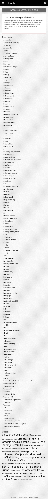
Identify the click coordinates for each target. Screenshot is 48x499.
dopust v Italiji (13, 439)
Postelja (6, 280)
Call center (7, 77)
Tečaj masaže (8, 362)
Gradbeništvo (8, 136)
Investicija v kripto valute (12, 152)
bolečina (17, 434)
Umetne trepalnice (9, 384)
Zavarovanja (7, 410)
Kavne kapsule (8, 162)
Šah (4, 320)
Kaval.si (12, 3)
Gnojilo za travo (9, 133)
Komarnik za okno (9, 178)
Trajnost (6, 376)
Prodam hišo (7, 298)
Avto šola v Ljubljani (10, 53)
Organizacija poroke (10, 250)
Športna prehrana (9, 349)
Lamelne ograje (8, 189)
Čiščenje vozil (8, 85)
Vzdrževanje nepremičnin (12, 400)
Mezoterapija (8, 210)
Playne (35, 497)
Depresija (6, 101)
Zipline (5, 415)
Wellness (6, 405)
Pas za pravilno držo (10, 264)
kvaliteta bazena (28, 445)
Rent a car (6, 312)
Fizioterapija (7, 125)
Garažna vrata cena (10, 131)
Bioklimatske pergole (10, 66)
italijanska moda (34, 442)
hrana (26, 441)
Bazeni (5, 61)
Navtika (6, 224)
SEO (4, 328)
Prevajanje (7, 296)
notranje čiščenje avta (15, 454)
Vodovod (6, 392)
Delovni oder (7, 99)
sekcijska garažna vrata (33, 463)
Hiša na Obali (8, 144)
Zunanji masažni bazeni (11, 426)
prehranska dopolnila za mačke (23, 459)
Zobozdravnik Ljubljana (11, 421)
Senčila (5, 325)
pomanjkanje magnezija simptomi (22, 458)
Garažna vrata (8, 128)
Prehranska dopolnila (10, 293)
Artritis (5, 51)
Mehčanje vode (8, 208)
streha (26, 466)
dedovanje (34, 435)
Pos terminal (7, 277)
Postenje (6, 285)
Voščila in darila (9, 394)
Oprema (6, 242)
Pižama (6, 269)
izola (43, 441)
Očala (5, 234)
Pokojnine (6, 274)
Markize (6, 205)
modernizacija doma (18, 451)
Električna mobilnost (10, 114)
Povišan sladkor (9, 288)
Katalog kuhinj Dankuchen (12, 160)
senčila (7, 466)
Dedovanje (7, 91)
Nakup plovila (8, 221)
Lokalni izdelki (8, 197)
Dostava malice (8, 106)
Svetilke (6, 357)
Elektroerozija (8, 117)
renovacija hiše (12, 463)
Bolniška (6, 69)
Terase (5, 370)
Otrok (5, 256)
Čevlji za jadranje (9, 80)
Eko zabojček (8, 112)
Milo (5, 213)
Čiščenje (6, 83)
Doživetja (6, 109)
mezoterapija (33, 448)
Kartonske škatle (9, 157)
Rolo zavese (7, 317)
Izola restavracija (9, 154)
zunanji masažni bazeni (25, 480)
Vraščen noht (8, 397)
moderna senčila (6, 451)
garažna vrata (28, 438)
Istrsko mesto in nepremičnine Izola (19, 17)
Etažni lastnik (8, 120)
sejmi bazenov (21, 463)
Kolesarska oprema (10, 173)
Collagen (6, 88)
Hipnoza (6, 141)
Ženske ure (7, 413)
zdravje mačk (29, 476)
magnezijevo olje (38, 445)
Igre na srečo (8, 146)
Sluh (4, 336)
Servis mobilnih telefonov (12, 330)
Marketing (6, 202)
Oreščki (6, 248)
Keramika (6, 168)
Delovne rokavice (9, 96)
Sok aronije (7, 341)
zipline (41, 476)
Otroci (5, 253)
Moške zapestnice (9, 218)
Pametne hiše (8, 261)
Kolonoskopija (8, 176)
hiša (19, 441)
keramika (17, 445)
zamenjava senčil (16, 477)
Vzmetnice (7, 402)
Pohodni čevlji (8, 272)
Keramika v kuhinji (9, 170)
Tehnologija (7, 367)
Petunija (6, 266)
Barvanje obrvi (8, 59)
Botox (5, 72)
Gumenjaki (7, 138)
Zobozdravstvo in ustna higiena (14, 423)
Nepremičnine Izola (10, 229)
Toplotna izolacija (15, 470)
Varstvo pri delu (9, 386)
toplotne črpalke (30, 470)
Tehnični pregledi (9, 365)
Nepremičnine (8, 226)
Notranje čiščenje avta (11, 232)
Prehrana (6, 290)
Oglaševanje (7, 237)
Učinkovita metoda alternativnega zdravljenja (19, 381)
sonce (17, 466)
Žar (4, 407)
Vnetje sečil (7, 389)
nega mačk (30, 451)
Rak (4, 309)
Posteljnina (7, 282)
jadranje (7, 445)
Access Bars (7, 40)
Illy (4, 149)
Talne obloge (8, 360)
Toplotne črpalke (9, 373)
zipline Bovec (10, 479)
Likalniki (6, 192)
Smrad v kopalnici (9, 338)
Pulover (6, 304)
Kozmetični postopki (10, 186)
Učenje (5, 378)
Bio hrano (6, 64)
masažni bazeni (6, 448)
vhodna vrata (21, 473)
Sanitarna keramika (10, 322)
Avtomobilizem (8, 56)
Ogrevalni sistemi (9, 240)
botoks (27, 434)
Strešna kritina (8, 354)
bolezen (6, 434)
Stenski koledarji (9, 352)
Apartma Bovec (8, 48)
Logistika (6, 194)
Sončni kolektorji (9, 344)
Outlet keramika (8, 258)
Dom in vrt (6, 104)
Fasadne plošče (9, 122)
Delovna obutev (8, 93)
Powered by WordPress (18, 497)
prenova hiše (29, 461)
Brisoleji (6, 74)
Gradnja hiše (9, 441)
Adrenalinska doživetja (11, 43)
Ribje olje (6, 314)
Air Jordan (7, 45)
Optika (5, 245)
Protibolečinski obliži (10, 301)
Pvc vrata (6, 306)
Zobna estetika (8, 418)
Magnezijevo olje (9, 200)
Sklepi (5, 333)
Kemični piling (8, 165)
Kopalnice (7, 181)
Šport (5, 346)
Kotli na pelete (8, 184)
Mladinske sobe (9, 216)
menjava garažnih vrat (18, 448)
